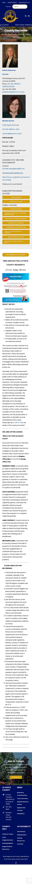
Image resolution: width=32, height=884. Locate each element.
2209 (12, 87)
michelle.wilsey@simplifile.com (13, 169)
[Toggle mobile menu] (29, 16)
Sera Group (15, 856)
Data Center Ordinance (18, 25)
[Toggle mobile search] (25, 16)
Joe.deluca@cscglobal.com (12, 173)
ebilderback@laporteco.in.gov (13, 92)
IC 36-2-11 (17, 423)
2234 (8, 87)
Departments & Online (15, 34)
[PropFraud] (15, 274)
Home (4, 34)
